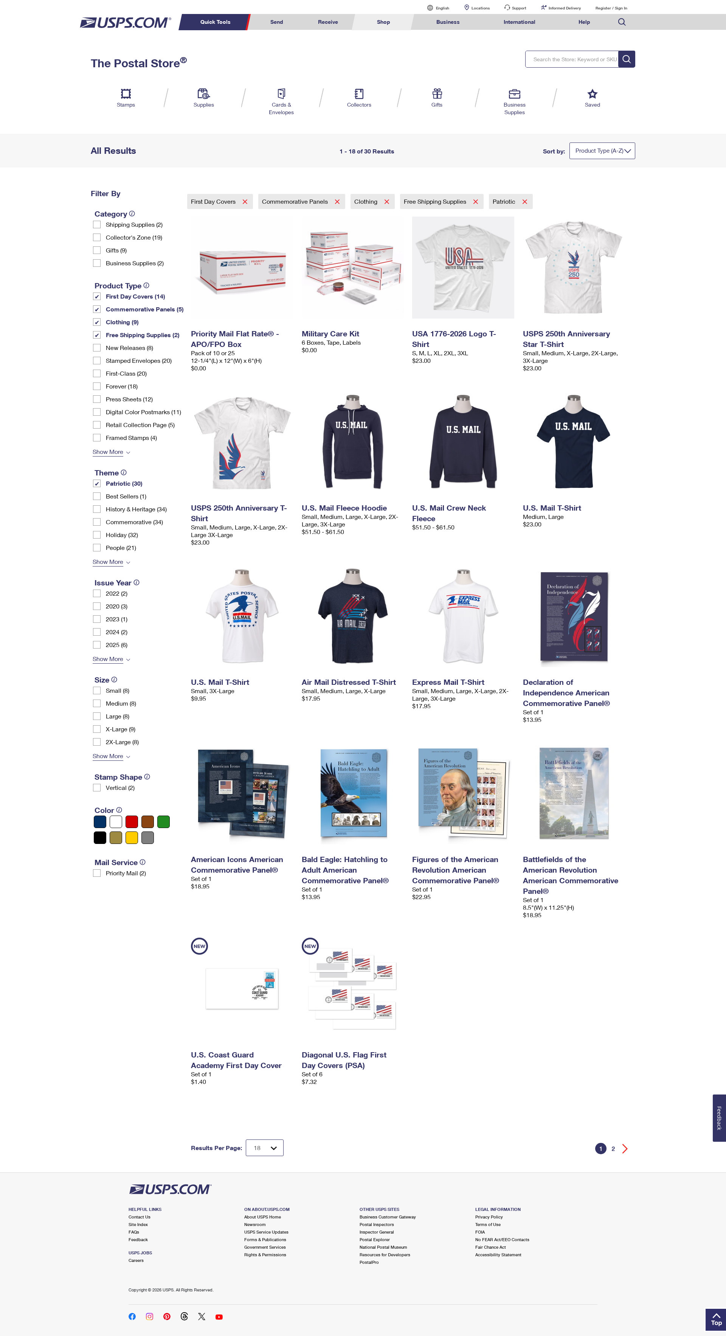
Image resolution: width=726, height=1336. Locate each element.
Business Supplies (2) (135, 262)
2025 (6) (116, 644)
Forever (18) (122, 386)
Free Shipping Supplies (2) (143, 334)
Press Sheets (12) (129, 399)
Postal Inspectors (377, 1224)
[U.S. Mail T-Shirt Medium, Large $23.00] (574, 442)
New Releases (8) (129, 347)
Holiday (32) (122, 534)
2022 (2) (116, 593)
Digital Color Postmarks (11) (143, 411)
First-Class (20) (126, 373)
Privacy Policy (489, 1216)
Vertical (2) (120, 787)
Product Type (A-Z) (600, 150)
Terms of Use (488, 1224)
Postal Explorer (375, 1239)
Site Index (138, 1224)
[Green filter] (163, 822)
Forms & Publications (265, 1239)
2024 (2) (116, 631)
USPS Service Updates (266, 1231)
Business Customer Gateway (388, 1216)
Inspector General (377, 1231)
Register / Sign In (611, 8)
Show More (108, 451)
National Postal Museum (383, 1247)
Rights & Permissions (265, 1254)
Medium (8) (121, 703)
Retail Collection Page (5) (140, 424)
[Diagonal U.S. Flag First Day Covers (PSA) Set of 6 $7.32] (353, 989)
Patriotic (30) (124, 483)
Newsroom (255, 1224)
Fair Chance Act (490, 1247)
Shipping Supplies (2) (134, 224)
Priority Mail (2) (126, 872)
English (434, 7)
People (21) (121, 547)
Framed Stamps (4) (131, 437)
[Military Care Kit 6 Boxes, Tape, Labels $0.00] (353, 268)
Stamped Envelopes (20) (139, 360)
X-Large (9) (120, 728)
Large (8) (117, 716)
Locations (481, 8)
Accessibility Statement (498, 1254)
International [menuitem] (519, 22)
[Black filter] (100, 837)
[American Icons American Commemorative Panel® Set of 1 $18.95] (242, 793)
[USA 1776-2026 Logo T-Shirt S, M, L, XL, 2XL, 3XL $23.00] (463, 268)
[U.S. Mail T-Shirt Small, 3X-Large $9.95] (242, 616)
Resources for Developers (385, 1254)
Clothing (366, 201)
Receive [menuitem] (328, 22)
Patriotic (505, 201)
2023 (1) (116, 618)
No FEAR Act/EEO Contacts (502, 1239)
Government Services (265, 1247)
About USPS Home (262, 1216)
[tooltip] (132, 214)
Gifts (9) (116, 250)
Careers (136, 1260)
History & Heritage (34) (136, 508)
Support (519, 8)
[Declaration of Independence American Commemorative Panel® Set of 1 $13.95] (574, 616)
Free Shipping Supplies (436, 201)
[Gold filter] (116, 837)
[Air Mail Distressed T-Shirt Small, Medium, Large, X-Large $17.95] (353, 616)
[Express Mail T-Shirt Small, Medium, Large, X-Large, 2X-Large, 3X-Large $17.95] (463, 616)
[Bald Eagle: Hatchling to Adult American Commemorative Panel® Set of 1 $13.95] (353, 793)
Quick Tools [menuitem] (215, 22)
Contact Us (139, 1216)
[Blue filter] (100, 822)
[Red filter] (132, 822)
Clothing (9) (122, 321)
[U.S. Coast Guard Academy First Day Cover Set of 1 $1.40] (242, 989)
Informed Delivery (565, 8)
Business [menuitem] (448, 22)
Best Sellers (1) (126, 496)
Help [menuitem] (584, 22)
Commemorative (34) (134, 521)
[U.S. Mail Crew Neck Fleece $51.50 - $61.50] (463, 442)
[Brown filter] (147, 822)
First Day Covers (214, 201)
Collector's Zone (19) (134, 237)
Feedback (138, 1239)
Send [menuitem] (276, 22)
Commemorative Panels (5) (145, 309)
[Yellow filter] (132, 837)
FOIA (480, 1231)
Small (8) (117, 690)
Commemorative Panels (295, 201)
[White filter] (116, 822)
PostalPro (369, 1262)
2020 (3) (116, 606)
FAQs (134, 1231)
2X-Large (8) (122, 741)
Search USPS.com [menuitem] (622, 22)
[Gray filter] (147, 837)
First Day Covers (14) (135, 296)
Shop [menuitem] (383, 22)
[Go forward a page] (625, 1148)
